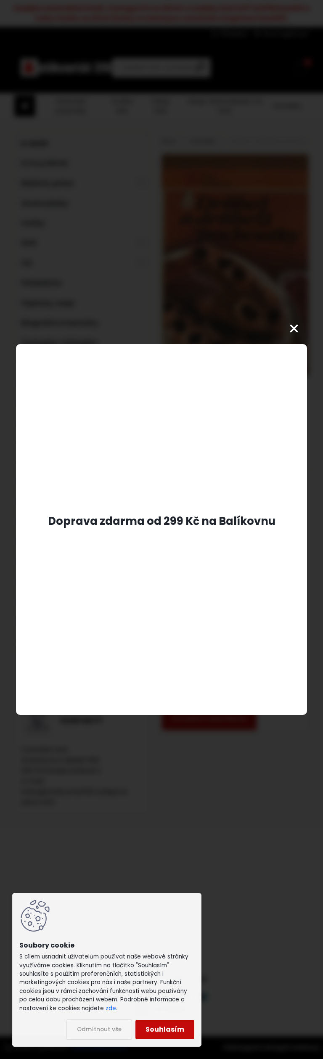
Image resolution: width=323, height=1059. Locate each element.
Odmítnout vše (99, 1029)
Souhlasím (165, 1029)
